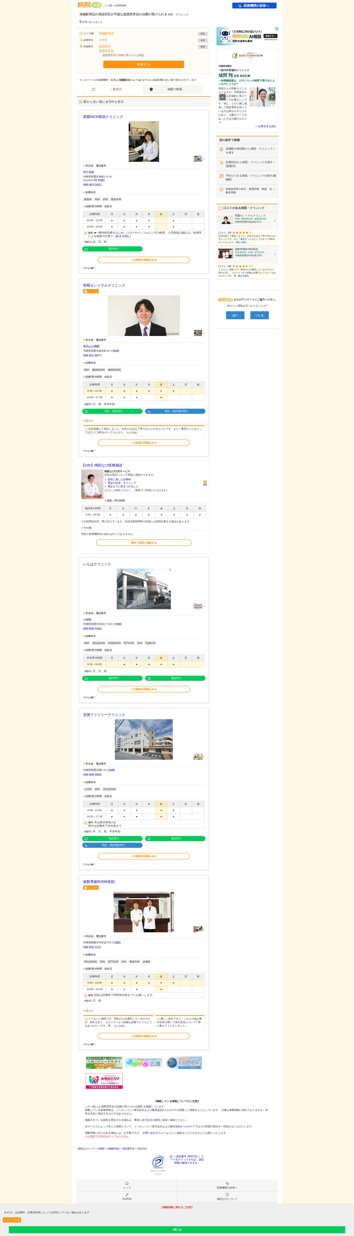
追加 (203, 40)
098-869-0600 (92, 774)
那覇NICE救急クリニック (103, 117)
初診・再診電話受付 (176, 411)
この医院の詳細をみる (144, 259)
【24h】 (101, 465)
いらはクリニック (97, 564)
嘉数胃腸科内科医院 (99, 882)
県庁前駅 (88, 172)
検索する (143, 64)
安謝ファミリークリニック (104, 715)
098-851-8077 (92, 355)
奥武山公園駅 (91, 346)
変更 (203, 33)
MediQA (127, 1198)
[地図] (101, 180)
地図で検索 (174, 89)
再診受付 (176, 678)
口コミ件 (93, 291)
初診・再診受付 (114, 411)
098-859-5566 (92, 628)
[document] (143, 191)
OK (177, 1229)
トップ (127, 1187)
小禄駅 (87, 619)
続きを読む (123, 236)
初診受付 (113, 248)
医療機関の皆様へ (256, 5)
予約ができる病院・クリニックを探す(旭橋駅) (250, 177)
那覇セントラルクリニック (104, 285)
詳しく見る (13, 1219)
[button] (222, 97)
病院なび (89, 3)
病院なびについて (227, 1198)
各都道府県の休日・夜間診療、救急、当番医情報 (248, 190)
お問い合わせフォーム (155, 1132)
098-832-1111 (92, 947)
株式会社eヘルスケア (164, 1110)
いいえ (260, 315)
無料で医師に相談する (144, 542)
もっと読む (132, 432)
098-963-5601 (92, 184)
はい (235, 315)
